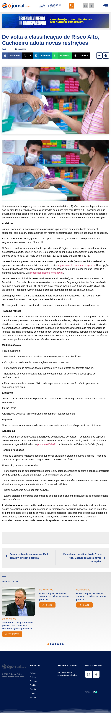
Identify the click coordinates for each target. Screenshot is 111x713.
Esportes (33, 681)
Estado (33, 689)
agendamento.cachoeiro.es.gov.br (76, 265)
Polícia (32, 673)
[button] (12, 55)
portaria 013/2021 (46, 444)
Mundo (33, 697)
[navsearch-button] (71, 6)
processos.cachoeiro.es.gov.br (46, 272)
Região (33, 685)
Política (33, 677)
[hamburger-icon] (106, 6)
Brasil (32, 693)
